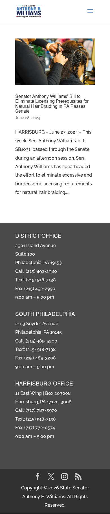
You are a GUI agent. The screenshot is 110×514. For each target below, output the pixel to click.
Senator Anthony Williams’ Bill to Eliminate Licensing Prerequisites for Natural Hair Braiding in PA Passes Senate (52, 103)
